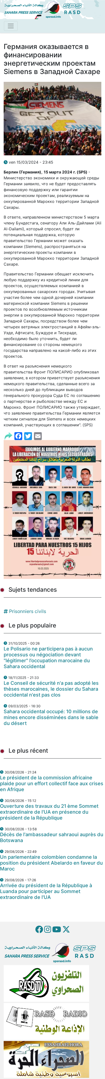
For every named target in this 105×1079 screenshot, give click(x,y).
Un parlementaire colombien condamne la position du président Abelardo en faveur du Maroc (51, 863)
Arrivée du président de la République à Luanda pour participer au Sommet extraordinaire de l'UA (46, 891)
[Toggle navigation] (11, 26)
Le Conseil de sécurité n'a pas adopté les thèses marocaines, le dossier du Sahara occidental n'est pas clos (51, 689)
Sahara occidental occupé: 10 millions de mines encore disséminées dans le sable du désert (51, 717)
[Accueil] (45, 9)
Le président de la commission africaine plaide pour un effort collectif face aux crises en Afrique (51, 783)
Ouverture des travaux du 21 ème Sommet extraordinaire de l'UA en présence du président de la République (49, 812)
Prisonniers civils (27, 611)
